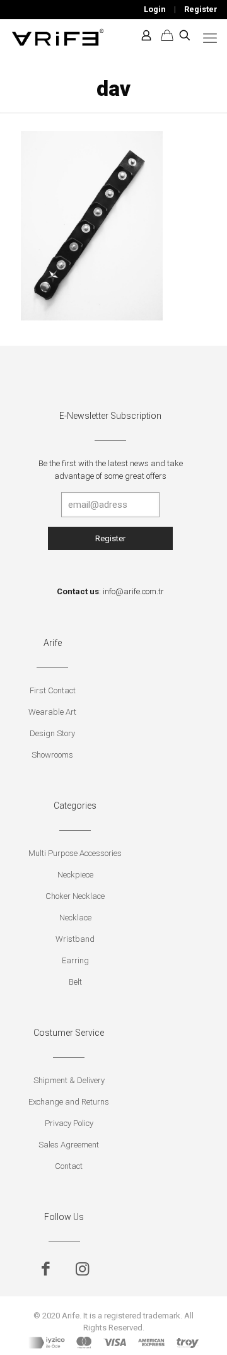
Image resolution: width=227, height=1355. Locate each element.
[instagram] (82, 1269)
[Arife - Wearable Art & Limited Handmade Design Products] (57, 35)
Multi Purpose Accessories (75, 853)
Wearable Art (52, 712)
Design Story (52, 733)
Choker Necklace (75, 896)
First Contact (53, 690)
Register (201, 9)
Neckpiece (75, 874)
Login (155, 9)
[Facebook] (46, 1269)
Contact (69, 1166)
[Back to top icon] (201, 1329)
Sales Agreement (68, 1144)
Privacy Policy (69, 1123)
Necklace (75, 917)
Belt (75, 982)
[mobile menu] (210, 38)
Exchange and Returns (68, 1101)
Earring (75, 960)
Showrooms (52, 755)
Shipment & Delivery (69, 1080)
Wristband (75, 939)
